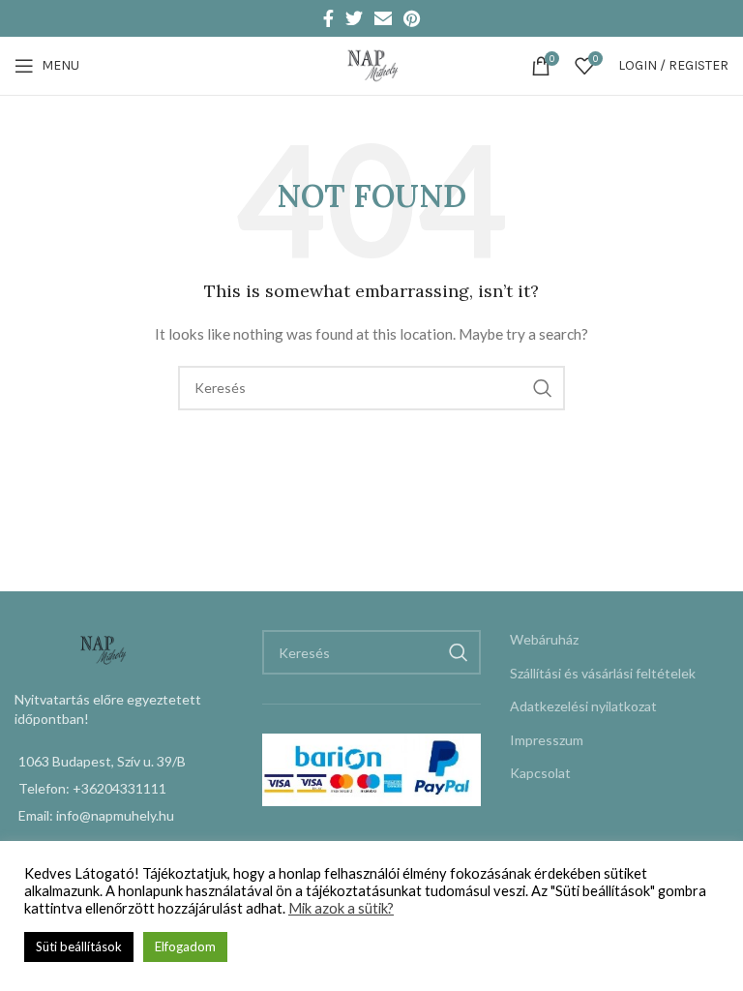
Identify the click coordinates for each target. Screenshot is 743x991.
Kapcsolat (540, 773)
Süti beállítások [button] (79, 946)
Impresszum (546, 740)
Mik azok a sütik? (341, 908)
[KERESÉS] (542, 388)
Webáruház (544, 639)
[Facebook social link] (328, 18)
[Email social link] (383, 18)
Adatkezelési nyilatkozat (583, 706)
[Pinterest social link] (412, 18)
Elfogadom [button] (185, 946)
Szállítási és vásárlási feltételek (603, 673)
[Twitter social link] (354, 18)
